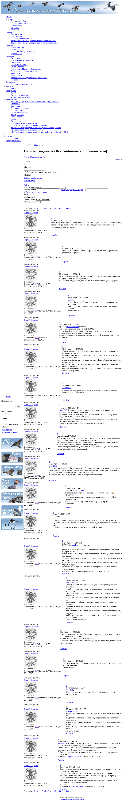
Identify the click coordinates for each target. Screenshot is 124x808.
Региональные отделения (21, 23)
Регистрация (7, 430)
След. (70, 208)
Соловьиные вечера (19, 65)
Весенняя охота (17, 110)
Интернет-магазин (13, 141)
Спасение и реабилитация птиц (24, 123)
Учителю (14, 80)
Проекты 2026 (16, 54)
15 (62, 208)
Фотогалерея (11, 82)
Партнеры (15, 139)
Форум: (27, 187)
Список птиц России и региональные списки (29, 125)
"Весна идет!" (16, 62)
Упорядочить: (29, 199)
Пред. (36, 208)
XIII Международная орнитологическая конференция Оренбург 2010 (39, 132)
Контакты (15, 30)
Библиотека (15, 104)
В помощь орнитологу (20, 108)
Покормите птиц (17, 67)
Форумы (9, 86)
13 (57, 208)
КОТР (13, 93)
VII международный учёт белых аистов (27, 130)
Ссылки (9, 136)
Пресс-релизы (16, 36)
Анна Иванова (73, 327)
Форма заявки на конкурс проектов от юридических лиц (34, 43)
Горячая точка (16, 34)
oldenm (71, 300)
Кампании (10, 56)
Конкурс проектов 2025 (25, 52)
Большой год (16, 73)
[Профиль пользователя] (30, 226)
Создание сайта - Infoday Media (72, 799)
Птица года (15, 58)
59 (67, 208)
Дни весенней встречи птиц (22, 60)
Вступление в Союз (19, 21)
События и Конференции (21, 38)
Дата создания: (30, 190)
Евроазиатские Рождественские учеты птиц (29, 78)
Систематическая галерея (21, 84)
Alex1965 (63, 410)
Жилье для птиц (17, 115)
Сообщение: (29, 197)
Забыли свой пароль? (10, 432)
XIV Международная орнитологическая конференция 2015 (35, 102)
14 (60, 208)
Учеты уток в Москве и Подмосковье (26, 69)
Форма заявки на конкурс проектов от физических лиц (33, 41)
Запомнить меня (11, 424)
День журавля (16, 75)
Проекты (9, 45)
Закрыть (118, 159)
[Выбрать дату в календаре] (71, 190)
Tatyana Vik (66, 388)
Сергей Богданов (36, 145)
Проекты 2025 (16, 49)
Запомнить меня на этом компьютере (42, 172)
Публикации (16, 121)
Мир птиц (15, 28)
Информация (11, 99)
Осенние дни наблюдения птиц (24, 71)
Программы (11, 91)
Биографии (15, 106)
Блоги (13, 88)
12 (55, 208)
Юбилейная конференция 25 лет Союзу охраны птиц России (36, 128)
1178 (37, 230)
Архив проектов (17, 47)
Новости (9, 32)
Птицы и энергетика (19, 95)
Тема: (26, 194)
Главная (9, 17)
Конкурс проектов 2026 (20, 97)
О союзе (9, 19)
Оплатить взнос (17, 25)
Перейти (54, 235)
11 (53, 208)
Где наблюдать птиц (19, 112)
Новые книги (16, 117)
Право (13, 119)
